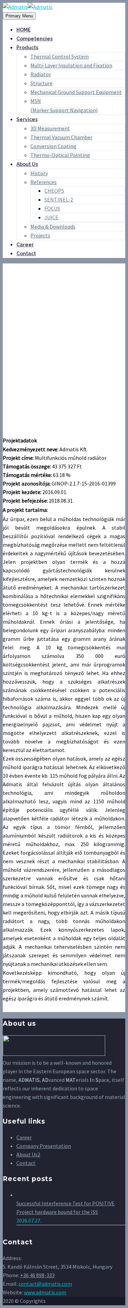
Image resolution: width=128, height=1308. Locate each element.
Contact (26, 253)
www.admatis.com (45, 1292)
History (39, 173)
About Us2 (28, 1154)
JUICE (51, 217)
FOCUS (52, 208)
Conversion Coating (53, 146)
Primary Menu (19, 15)
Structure (41, 83)
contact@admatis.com (45, 1283)
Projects (40, 235)
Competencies (34, 38)
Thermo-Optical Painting (60, 155)
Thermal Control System (59, 56)
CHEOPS (54, 190)
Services (27, 119)
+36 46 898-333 (37, 1275)
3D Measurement (50, 128)
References (43, 182)
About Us (27, 164)
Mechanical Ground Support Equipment (76, 92)
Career (25, 244)
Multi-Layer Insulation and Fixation (71, 65)
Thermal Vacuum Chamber (61, 137)
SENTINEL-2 (58, 199)
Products (27, 47)
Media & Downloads (52, 226)
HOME (23, 30)
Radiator (40, 74)
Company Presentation (43, 1145)
